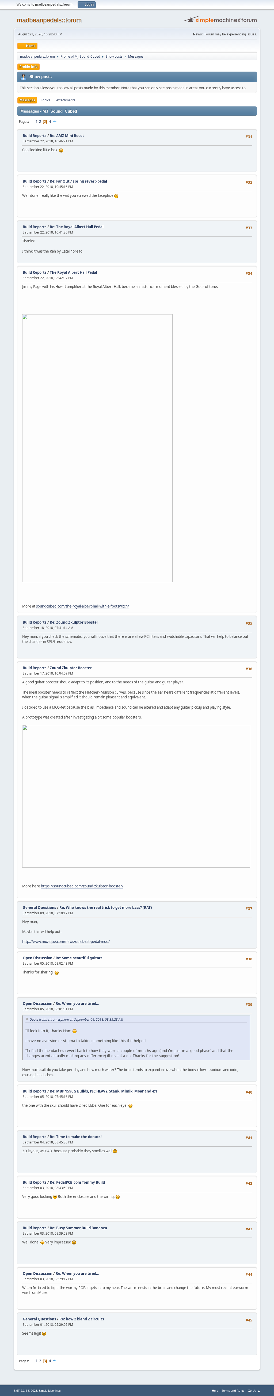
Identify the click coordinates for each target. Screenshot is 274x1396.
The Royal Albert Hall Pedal (73, 272)
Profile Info (28, 66)
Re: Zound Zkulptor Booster (74, 622)
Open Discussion (37, 958)
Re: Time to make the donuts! (76, 1136)
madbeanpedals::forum (49, 20)
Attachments (65, 100)
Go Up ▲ (254, 1390)
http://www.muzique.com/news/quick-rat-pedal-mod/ (66, 941)
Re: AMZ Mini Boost (67, 135)
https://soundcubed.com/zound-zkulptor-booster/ (82, 886)
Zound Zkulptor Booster (71, 667)
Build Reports (35, 135)
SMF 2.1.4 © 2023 (25, 1390)
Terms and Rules (233, 1390)
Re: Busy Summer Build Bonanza (78, 1227)
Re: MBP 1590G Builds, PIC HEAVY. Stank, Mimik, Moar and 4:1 (103, 1091)
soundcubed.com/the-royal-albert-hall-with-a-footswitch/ (82, 606)
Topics (45, 100)
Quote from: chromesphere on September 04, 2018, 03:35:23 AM (76, 1019)
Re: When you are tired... (77, 1003)
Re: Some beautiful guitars (79, 958)
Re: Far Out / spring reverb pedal (78, 181)
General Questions (39, 907)
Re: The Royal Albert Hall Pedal (77, 226)
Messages (27, 100)
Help (215, 1390)
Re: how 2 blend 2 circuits (81, 1319)
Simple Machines (50, 1390)
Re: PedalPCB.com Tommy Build (77, 1182)
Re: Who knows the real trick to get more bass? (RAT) (105, 907)
